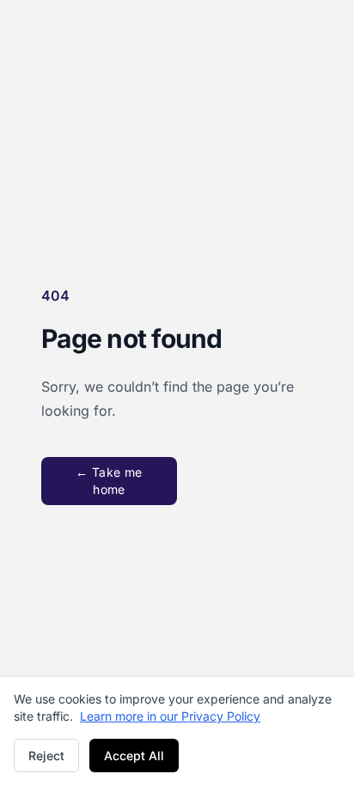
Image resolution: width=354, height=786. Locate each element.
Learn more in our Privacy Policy (170, 716)
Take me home (109, 481)
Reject (46, 755)
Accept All (134, 755)
